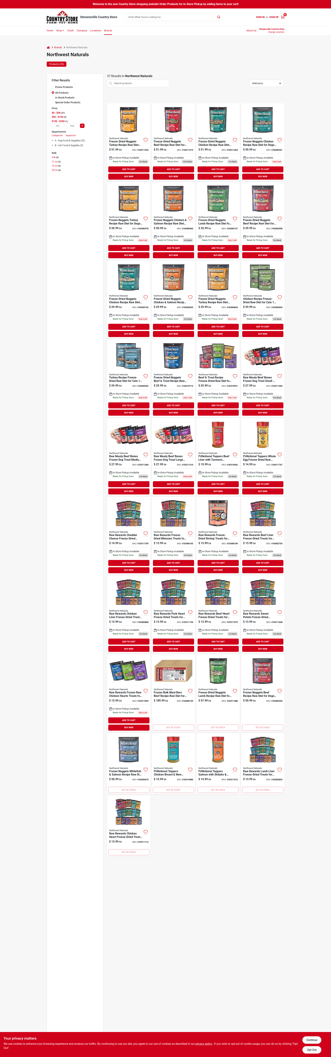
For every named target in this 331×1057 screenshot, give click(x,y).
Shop (59, 30)
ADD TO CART (128, 169)
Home (50, 30)
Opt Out (312, 1049)
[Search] (219, 17)
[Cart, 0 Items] (282, 17)
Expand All (71, 135)
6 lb (55, 157)
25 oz (56, 170)
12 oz (56, 165)
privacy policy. (204, 1043)
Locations (95, 30)
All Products (61, 93)
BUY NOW (128, 176)
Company (82, 30)
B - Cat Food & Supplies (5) (69, 145)
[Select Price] (82, 126)
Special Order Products (67, 102)
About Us (251, 30)
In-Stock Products (64, 97)
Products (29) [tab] (56, 64)
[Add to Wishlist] (145, 140)
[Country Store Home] (62, 17)
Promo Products (64, 87)
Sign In (260, 17)
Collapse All (57, 135)
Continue (311, 1040)
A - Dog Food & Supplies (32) (70, 140)
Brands (108, 30)
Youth (70, 30)
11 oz (56, 161)
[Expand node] (53, 140)
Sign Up (274, 17)
